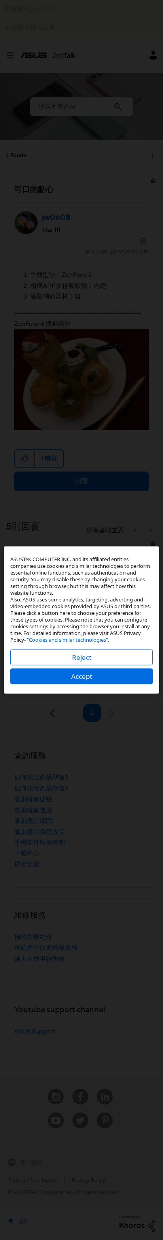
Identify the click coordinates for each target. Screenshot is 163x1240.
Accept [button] (81, 676)
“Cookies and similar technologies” (67, 639)
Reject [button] (81, 657)
